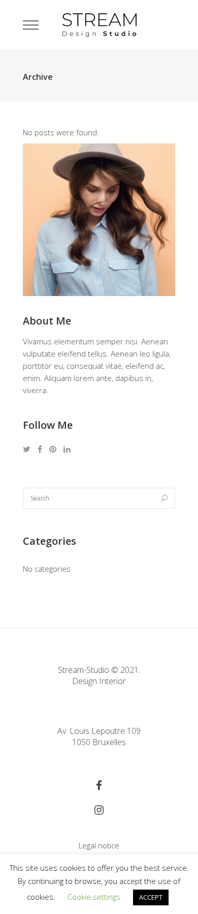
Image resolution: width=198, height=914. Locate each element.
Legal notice (99, 845)
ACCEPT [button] (150, 897)
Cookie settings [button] (94, 897)
